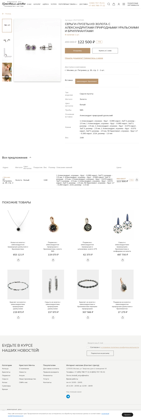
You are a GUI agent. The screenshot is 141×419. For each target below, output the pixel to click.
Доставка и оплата (51, 368)
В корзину (77, 51)
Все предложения (14, 157)
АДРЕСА (46, 4)
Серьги (5, 379)
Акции (22, 375)
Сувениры (6, 386)
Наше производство (27, 379)
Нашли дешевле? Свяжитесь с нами (84, 58)
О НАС (29, 4)
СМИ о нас (23, 382)
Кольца (5, 368)
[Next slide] (7, 77)
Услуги (46, 379)
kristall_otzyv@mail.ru (80, 375)
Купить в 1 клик (105, 51)
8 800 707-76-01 (97, 3)
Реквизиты (47, 375)
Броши (5, 389)
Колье (4, 382)
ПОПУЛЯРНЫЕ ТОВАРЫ (67, 4)
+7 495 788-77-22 (97, 5)
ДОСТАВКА (83, 4)
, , (86, 368)
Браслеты (6, 372)
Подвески (6, 375)
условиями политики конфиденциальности (120, 347)
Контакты (47, 382)
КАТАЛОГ (37, 4)
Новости (22, 372)
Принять (127, 415)
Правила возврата (51, 372)
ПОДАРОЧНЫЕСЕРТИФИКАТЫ (133, 4)
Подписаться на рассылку (100, 353)
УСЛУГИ (53, 4)
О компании (24, 368)
